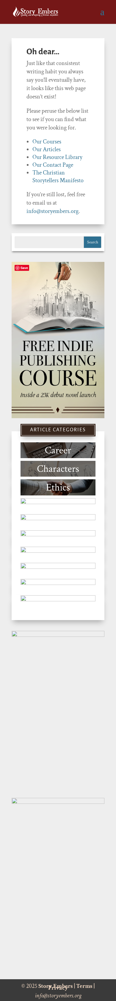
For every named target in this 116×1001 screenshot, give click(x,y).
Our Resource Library (57, 157)
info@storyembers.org (52, 211)
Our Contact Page (52, 165)
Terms (84, 986)
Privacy (58, 988)
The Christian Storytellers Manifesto (58, 176)
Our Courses (46, 142)
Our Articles (46, 149)
